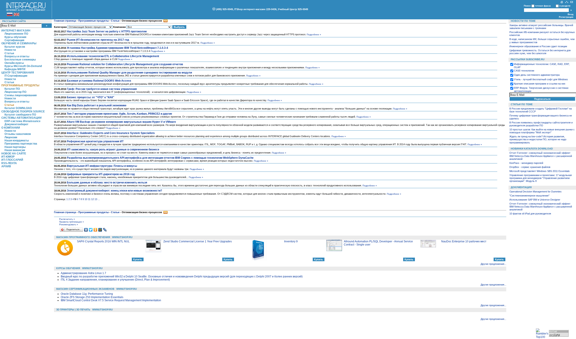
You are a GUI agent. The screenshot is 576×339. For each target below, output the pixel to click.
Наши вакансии (14, 150)
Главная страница (65, 20)
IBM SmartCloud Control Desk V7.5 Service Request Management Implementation (111, 300)
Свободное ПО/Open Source (23, 111)
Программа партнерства (20, 143)
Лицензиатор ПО (15, 92)
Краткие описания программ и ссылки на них (539, 83)
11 (89, 199)
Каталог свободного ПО (20, 114)
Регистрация (566, 17)
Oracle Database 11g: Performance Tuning (87, 293)
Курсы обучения (15, 37)
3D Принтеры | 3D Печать (73, 309)
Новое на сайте (13, 153)
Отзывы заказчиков (17, 134)
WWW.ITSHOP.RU (122, 237)
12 (92, 199)
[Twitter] (90, 230)
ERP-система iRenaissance (22, 121)
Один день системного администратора (537, 75)
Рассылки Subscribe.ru (527, 59)
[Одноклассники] (95, 230)
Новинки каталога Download (532, 148)
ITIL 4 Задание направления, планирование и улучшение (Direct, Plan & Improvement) (115, 279)
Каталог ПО (12, 88)
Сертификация (14, 40)
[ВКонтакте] (86, 230)
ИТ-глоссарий (12, 159)
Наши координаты (16, 140)
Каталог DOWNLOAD (18, 108)
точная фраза (543, 5)
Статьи (9, 53)
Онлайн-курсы (14, 63)
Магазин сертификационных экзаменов (85, 289)
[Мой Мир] (100, 230)
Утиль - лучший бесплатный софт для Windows (541, 79)
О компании (10, 127)
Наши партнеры (15, 147)
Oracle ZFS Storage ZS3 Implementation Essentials (92, 297)
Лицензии (10, 137)
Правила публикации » (71, 222)
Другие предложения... (493, 264)
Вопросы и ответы (16, 56)
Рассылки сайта (14, 21)
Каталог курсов (14, 46)
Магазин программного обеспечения (83, 237)
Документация (521, 187)
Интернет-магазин (15, 30)
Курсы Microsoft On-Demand (23, 66)
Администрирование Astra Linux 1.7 (83, 273)
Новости (10, 49)
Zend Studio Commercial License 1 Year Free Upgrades (197, 241)
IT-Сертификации (15, 75)
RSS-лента (9, 163)
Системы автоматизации (21, 117)
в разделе (565, 5)
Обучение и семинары (18, 43)
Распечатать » (67, 219)
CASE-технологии (524, 70)
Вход (570, 14)
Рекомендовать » (68, 224)
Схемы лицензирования (20, 95)
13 (95, 199)
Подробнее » (314, 34)
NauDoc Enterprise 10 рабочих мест (463, 241)
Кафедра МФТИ (14, 69)
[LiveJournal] (105, 230)
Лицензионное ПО (16, 33)
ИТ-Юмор (8, 156)
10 (86, 199)
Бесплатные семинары (20, 59)
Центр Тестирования (17, 72)
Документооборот (16, 124)
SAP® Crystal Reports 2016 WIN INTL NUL (103, 241)
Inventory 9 (291, 241)
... (99, 199)
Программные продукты (20, 85)
